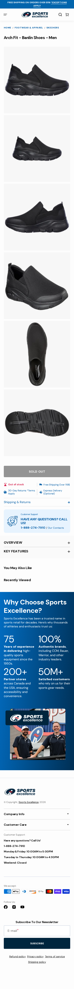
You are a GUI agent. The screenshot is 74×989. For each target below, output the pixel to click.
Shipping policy (37, 962)
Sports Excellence (29, 802)
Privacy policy (35, 956)
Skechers (52, 28)
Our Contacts (56, 527)
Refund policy (17, 956)
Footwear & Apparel (29, 28)
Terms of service (55, 956)
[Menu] (5, 14)
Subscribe (37, 943)
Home (7, 28)
